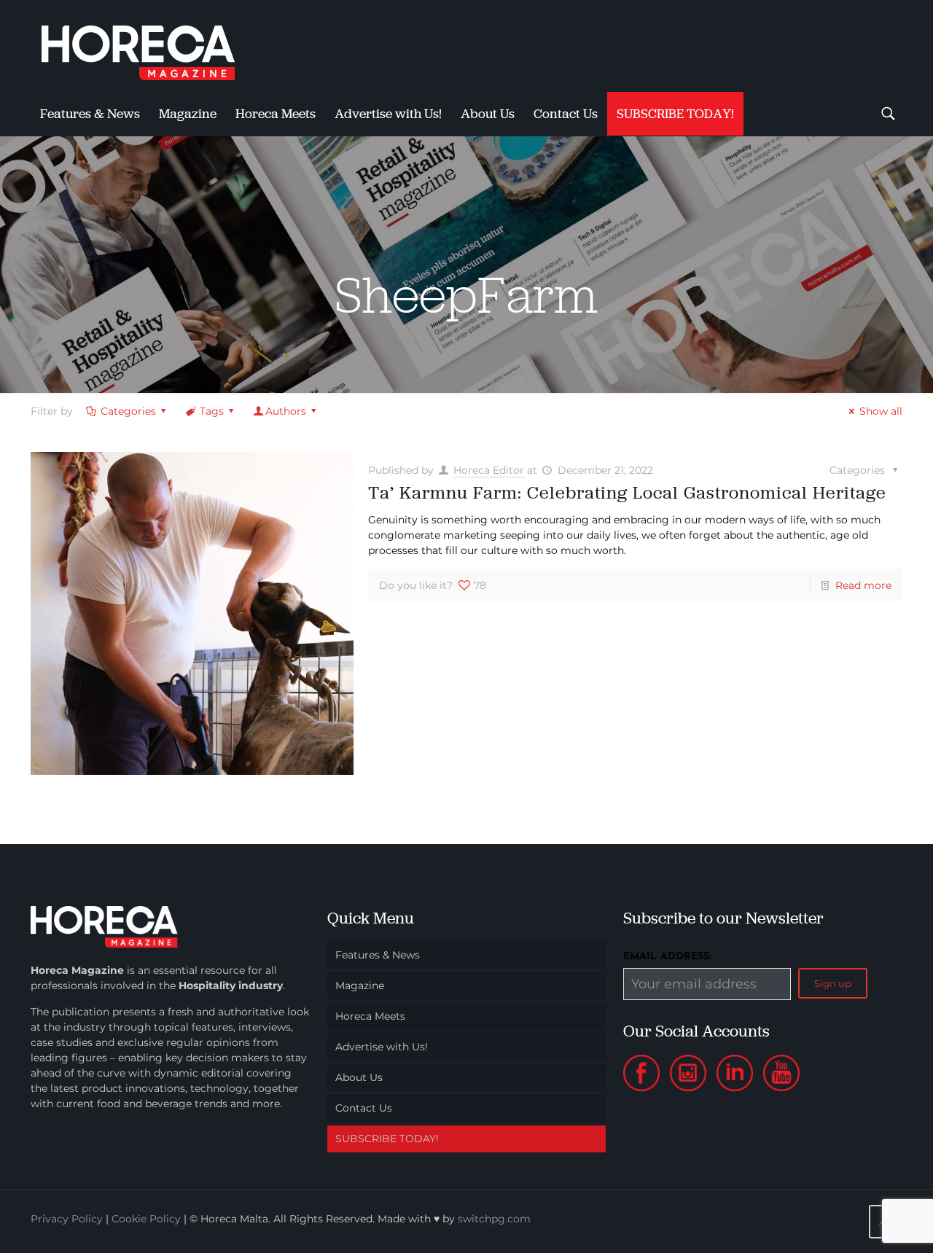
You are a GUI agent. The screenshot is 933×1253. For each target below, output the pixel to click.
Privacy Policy (67, 1218)
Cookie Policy (146, 1218)
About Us (359, 1077)
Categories (128, 411)
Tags (212, 411)
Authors (285, 411)
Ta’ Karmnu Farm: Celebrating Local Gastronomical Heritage (627, 492)
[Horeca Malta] (151, 45)
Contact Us (363, 1108)
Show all (880, 411)
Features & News (377, 954)
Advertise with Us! (381, 1046)
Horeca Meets (370, 1016)
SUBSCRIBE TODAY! (387, 1138)
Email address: (667, 956)
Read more (863, 585)
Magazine (359, 985)
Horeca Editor (488, 470)
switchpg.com (494, 1218)
